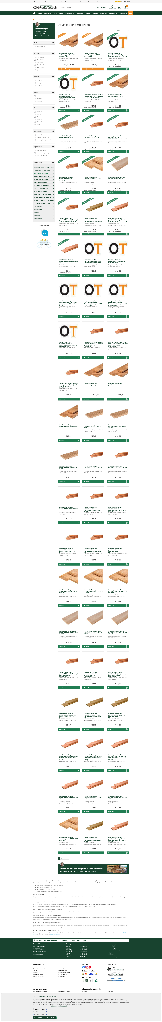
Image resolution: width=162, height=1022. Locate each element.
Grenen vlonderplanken (41, 188)
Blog (34, 978)
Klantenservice (38, 964)
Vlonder (36, 212)
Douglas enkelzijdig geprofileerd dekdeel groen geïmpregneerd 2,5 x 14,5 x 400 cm (117, 262)
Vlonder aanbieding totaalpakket (43, 200)
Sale (130, 13)
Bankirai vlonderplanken (41, 179)
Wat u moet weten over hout (40, 991)
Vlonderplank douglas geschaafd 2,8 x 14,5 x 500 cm (68, 425)
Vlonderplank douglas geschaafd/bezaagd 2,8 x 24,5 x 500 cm (117, 797)
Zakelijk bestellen (62, 967)
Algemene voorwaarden (64, 972)
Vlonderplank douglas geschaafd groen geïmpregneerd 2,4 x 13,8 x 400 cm (117, 509)
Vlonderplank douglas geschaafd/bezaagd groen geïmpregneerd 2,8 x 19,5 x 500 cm (117, 716)
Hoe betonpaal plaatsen (64, 991)
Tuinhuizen (95, 13)
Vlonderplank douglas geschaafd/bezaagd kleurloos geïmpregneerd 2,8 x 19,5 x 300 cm (68, 757)
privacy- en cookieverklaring (59, 1006)
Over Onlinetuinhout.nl (39, 969)
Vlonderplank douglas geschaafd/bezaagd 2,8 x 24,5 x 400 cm (93, 797)
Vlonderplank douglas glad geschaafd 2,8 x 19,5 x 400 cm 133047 (93, 632)
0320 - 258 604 (40, 34)
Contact (35, 967)
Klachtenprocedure (63, 970)
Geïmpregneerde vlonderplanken (43, 167)
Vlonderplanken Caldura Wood (42, 197)
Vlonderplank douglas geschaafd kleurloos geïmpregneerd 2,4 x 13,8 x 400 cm (92, 551)
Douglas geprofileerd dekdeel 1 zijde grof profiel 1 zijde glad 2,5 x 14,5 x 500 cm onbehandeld (68, 386)
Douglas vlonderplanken (41, 173)
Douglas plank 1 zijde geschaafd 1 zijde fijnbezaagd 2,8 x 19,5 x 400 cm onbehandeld (93, 674)
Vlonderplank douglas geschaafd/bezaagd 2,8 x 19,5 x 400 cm (93, 591)
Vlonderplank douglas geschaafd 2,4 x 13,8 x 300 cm (93, 466)
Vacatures (35, 972)
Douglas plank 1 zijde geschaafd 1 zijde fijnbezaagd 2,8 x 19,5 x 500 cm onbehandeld (117, 674)
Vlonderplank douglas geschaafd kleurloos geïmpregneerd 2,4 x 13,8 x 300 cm (67, 551)
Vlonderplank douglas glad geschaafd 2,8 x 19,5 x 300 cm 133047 (68, 632)
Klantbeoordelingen (63, 974)
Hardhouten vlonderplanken (42, 170)
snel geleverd (42, 2)
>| (67, 858)
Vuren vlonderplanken (40, 191)
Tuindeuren (110, 991)
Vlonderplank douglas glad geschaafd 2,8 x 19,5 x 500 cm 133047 (117, 632)
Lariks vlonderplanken (40, 182)
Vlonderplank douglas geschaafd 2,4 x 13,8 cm (91, 136)
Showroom (35, 970)
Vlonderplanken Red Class (41, 176)
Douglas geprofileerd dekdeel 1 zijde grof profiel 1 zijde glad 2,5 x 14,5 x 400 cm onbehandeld (118, 344)
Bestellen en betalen (38, 974)
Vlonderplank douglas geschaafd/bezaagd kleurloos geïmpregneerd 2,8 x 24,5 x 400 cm (117, 839)
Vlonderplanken (58, 13)
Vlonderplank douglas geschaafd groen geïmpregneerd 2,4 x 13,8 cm (117, 137)
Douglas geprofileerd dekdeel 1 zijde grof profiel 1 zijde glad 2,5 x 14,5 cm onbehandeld (93, 96)
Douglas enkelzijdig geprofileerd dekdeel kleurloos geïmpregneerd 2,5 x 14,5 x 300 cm (93, 303)
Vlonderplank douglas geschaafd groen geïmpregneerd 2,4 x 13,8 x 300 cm (92, 509)
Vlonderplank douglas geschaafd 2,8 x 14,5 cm (115, 95)
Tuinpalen (79, 13)
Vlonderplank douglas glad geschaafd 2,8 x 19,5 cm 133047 (116, 178)
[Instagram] (86, 967)
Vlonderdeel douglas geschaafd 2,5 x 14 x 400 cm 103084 (117, 426)
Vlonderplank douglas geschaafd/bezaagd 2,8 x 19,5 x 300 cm (68, 591)
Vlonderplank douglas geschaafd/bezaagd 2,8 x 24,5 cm (68, 261)
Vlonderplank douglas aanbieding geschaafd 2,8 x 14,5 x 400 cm (92, 55)
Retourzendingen (62, 969)
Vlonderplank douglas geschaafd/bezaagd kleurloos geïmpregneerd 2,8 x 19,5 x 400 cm (93, 757)
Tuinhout (39, 13)
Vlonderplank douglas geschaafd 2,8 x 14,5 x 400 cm (117, 384)
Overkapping (113, 13)
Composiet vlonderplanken (42, 185)
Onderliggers (38, 206)
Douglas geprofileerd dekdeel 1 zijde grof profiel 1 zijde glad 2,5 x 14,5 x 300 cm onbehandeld (93, 344)
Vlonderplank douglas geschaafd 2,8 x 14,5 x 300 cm (93, 384)
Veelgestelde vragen (40, 989)
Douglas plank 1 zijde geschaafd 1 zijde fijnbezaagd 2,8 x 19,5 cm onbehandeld (68, 220)
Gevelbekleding (69, 13)
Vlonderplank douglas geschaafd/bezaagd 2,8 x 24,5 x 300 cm (68, 797)
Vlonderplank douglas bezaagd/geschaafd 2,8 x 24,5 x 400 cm (68, 838)
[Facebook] (83, 967)
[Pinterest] (90, 967)
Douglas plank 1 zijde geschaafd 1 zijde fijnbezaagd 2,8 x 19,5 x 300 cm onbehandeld (68, 674)
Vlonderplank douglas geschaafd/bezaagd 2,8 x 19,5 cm (93, 178)
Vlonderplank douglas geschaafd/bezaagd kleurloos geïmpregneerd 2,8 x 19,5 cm (117, 220)
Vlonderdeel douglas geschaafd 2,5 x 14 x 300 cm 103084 (92, 426)
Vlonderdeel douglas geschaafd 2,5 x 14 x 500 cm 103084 (68, 467)
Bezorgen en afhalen (38, 976)
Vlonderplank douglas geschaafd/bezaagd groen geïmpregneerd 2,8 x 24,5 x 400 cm (92, 839)
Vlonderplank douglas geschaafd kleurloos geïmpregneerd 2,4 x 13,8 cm (68, 178)
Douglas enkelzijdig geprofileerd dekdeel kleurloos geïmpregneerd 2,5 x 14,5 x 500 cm (68, 344)
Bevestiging (123, 13)
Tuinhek (87, 13)
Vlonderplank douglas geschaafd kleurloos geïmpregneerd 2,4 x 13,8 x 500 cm (117, 551)
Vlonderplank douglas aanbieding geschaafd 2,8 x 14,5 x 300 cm (67, 55)
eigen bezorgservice (65, 2)
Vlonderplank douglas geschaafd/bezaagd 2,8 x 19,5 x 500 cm (117, 591)
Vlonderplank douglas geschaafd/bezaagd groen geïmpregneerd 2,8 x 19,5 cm (93, 220)
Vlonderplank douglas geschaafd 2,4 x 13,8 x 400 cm (117, 466)
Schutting (47, 13)
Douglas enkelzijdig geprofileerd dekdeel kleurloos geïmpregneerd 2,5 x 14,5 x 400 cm (117, 303)
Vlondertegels (38, 218)
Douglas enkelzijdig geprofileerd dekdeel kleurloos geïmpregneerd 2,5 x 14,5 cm (68, 97)
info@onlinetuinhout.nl (42, 36)
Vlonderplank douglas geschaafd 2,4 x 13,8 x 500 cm (68, 508)
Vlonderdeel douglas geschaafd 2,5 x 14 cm (66, 136)
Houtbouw (103, 13)
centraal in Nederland (91, 2)
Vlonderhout (37, 215)
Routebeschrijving (38, 954)
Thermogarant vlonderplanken (43, 194)
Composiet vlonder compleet (42, 203)
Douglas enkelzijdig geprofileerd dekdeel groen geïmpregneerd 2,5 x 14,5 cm (117, 55)
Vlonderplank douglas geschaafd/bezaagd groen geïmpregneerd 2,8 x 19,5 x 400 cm (92, 716)
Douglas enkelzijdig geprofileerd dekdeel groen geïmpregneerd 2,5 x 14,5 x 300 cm (92, 262)
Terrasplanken (38, 209)
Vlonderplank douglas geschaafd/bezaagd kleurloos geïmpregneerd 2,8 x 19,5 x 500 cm (117, 757)
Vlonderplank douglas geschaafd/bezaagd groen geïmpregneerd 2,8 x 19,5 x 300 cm (67, 716)
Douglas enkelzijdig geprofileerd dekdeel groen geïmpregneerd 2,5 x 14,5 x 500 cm (68, 303)
